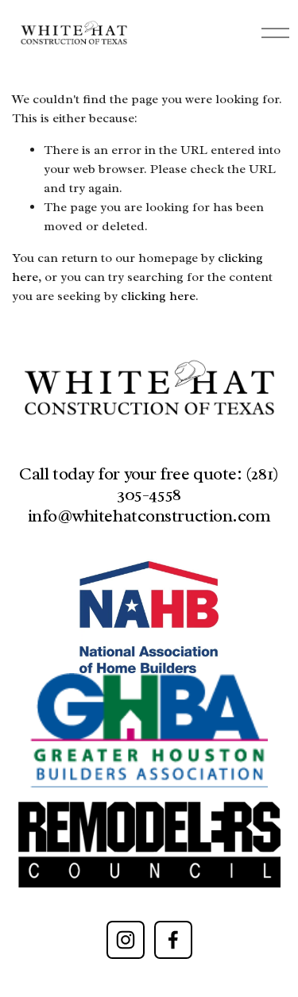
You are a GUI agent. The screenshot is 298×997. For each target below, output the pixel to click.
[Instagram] (125, 940)
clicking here (158, 296)
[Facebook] (173, 940)
